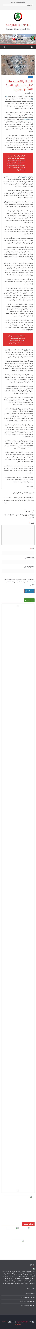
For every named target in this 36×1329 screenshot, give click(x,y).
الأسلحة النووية (28, 119)
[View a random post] (3, 47)
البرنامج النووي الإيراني (24, 177)
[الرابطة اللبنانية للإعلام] (18, 35)
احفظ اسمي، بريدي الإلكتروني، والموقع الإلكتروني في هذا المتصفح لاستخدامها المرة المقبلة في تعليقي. (19, 582)
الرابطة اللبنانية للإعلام (18, 24)
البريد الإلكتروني (29, 557)
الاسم (32, 548)
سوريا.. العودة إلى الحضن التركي (22, 492)
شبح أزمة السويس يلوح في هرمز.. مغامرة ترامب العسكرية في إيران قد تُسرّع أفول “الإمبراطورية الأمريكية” (19, 500)
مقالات (30, 77)
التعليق (32, 523)
